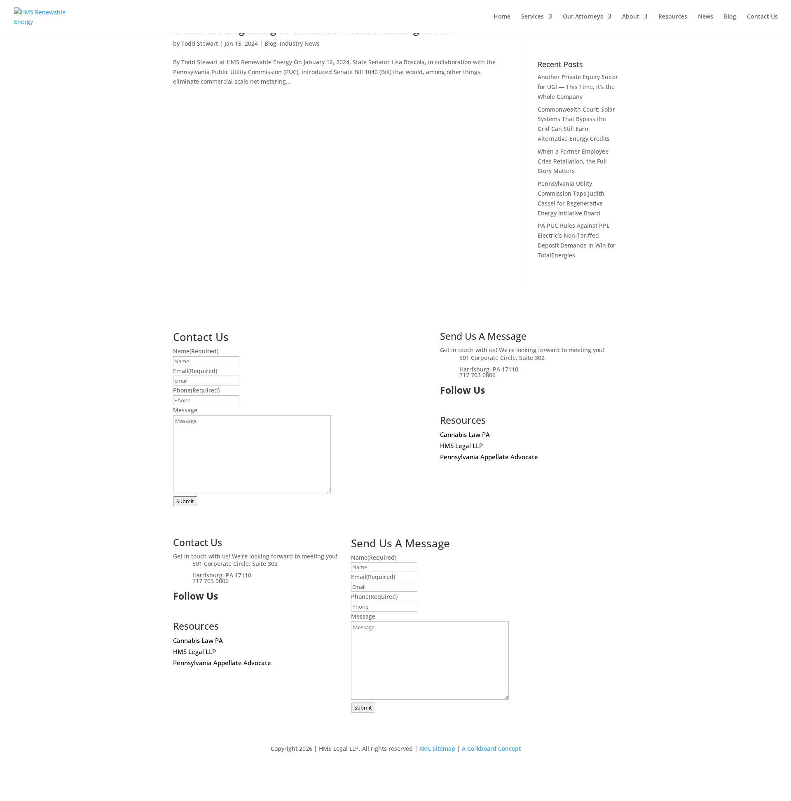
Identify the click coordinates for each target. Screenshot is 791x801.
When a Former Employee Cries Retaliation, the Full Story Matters (573, 161)
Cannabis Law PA (465, 434)
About (630, 17)
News (705, 17)
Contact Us (762, 17)
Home (502, 17)
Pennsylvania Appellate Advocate (489, 457)
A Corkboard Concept (491, 748)
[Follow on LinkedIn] (463, 405)
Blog (730, 17)
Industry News (300, 43)
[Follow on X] (446, 405)
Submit (185, 501)
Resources (672, 17)
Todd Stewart (199, 43)
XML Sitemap (437, 748)
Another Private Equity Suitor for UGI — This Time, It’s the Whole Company (578, 86)
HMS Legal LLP (461, 445)
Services (532, 17)
